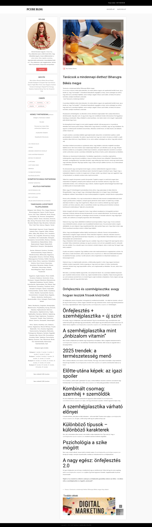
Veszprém (51, 89)
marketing (39, 102)
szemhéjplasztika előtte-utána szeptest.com (84, 382)
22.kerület (38, 367)
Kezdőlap (111, 9)
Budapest (36, 82)
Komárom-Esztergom (36, 87)
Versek (30, 147)
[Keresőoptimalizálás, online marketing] (34, 11)
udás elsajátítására (96, 253)
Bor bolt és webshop (34, 158)
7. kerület (37, 356)
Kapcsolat (121, 9)
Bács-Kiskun (33, 80)
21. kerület (51, 365)
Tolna (45, 89)
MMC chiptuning (33, 197)
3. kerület (49, 352)
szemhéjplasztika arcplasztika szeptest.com (89, 324)
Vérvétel (41, 122)
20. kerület (44, 365)
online (31, 102)
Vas (48, 89)
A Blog (31, 62)
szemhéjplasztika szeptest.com (100, 304)
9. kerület (49, 356)
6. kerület (47, 354)
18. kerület (47, 362)
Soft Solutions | (81, 525)
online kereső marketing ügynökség (39, 200)
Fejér (46, 82)
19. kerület (38, 365)
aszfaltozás (41, 106)
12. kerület (47, 358)
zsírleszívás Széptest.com (41, 128)
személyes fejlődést (69, 90)
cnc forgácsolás (33, 144)
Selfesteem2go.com (34, 190)
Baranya (39, 80)
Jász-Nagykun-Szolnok (49, 84)
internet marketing (34, 183)
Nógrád (44, 87)
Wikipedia (31, 168)
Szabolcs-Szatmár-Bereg (36, 89)
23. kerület (45, 367)
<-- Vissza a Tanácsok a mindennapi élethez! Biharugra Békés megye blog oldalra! (86, 489)
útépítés (31, 106)
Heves (41, 84)
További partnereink (34, 172)
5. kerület (41, 354)
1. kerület (37, 352)
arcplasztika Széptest (42, 132)
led (47, 102)
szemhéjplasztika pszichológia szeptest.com (108, 452)
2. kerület (43, 352)
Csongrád (42, 82)
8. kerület (43, 356)
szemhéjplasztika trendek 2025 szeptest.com (89, 362)
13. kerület (37, 360)
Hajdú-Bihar (35, 84)
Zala (41, 91)
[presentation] (120, 506)
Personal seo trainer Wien (41, 126)
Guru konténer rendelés (36, 154)
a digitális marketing (46, 58)
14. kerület (43, 360)
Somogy (51, 87)
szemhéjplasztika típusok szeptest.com (73, 436)
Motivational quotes (34, 193)
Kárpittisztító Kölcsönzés (41, 137)
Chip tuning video (33, 165)
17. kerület (41, 362)
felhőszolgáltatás (34, 175)
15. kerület (50, 360)
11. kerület (41, 358)
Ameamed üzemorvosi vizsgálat (37, 151)
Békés (44, 80)
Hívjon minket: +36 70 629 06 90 (116, 3)
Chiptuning (31, 161)
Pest (47, 87)
